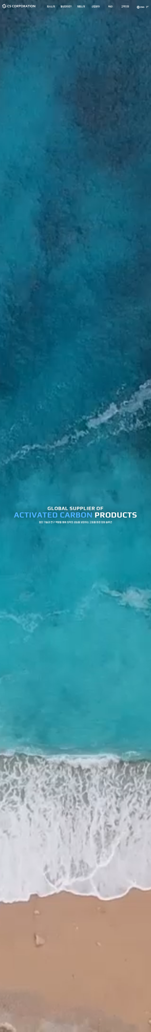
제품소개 (81, 6)
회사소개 (51, 6)
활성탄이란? (66, 6)
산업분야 (96, 6)
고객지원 (125, 6)
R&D (110, 6)
